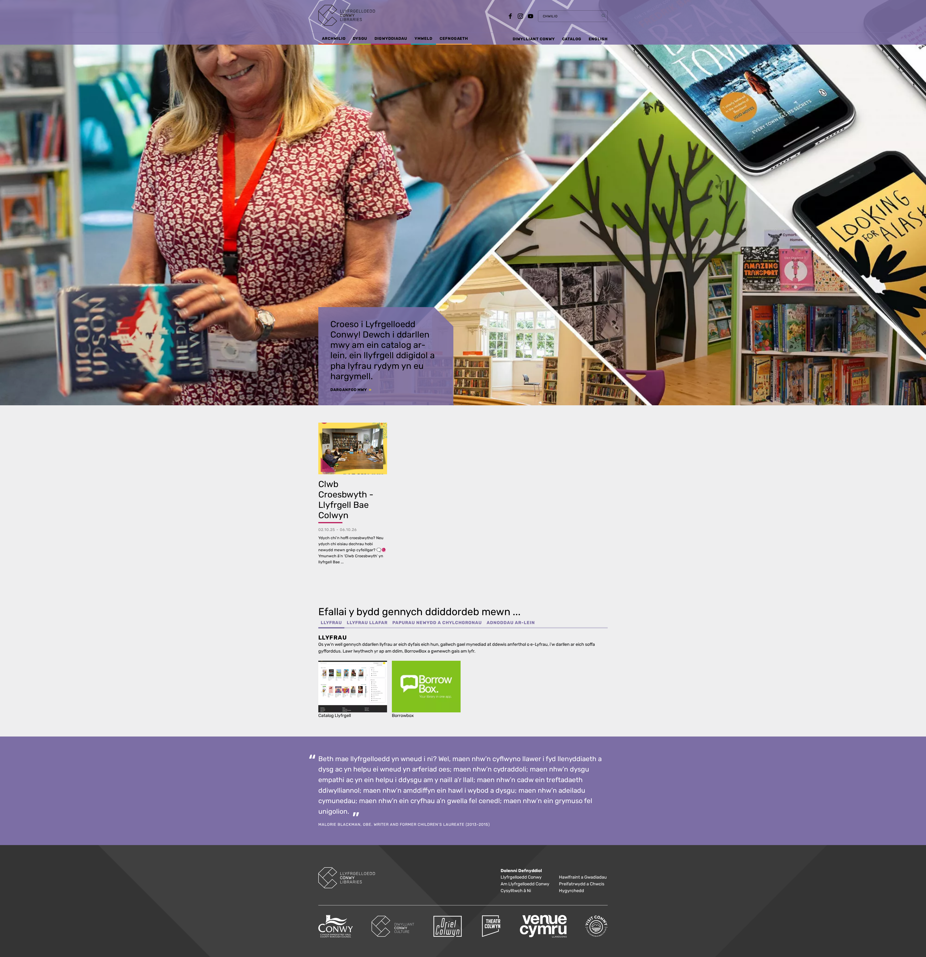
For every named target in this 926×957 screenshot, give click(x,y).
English (598, 39)
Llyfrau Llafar (367, 622)
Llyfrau (331, 622)
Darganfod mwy (349, 389)
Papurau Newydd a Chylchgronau (437, 622)
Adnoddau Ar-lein (511, 622)
